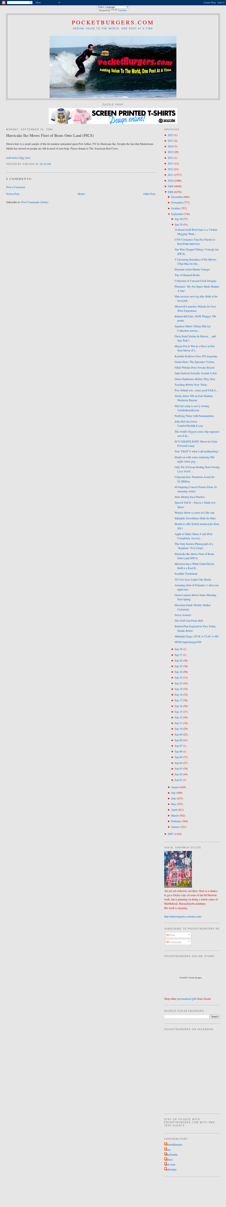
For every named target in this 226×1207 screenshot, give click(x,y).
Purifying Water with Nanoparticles (194, 416)
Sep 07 (178, 746)
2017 (170, 141)
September (177, 214)
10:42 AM (45, 164)
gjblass (169, 1159)
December (177, 197)
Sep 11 (178, 723)
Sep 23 (178, 677)
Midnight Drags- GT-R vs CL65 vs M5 (197, 636)
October (175, 208)
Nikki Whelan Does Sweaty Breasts (195, 367)
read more (11, 158)
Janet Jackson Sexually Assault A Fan (196, 373)
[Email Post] (52, 164)
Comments (175, 942)
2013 (170, 163)
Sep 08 (178, 740)
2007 (170, 834)
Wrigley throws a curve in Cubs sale (195, 513)
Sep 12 (178, 717)
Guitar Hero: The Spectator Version (194, 362)
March (174, 815)
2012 (170, 169)
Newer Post (12, 194)
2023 (170, 135)
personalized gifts (187, 999)
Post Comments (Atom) (34, 202)
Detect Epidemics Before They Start (195, 379)
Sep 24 (178, 672)
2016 (170, 146)
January (175, 827)
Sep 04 (178, 763)
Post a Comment (15, 187)
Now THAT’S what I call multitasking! (197, 451)
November (177, 202)
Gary (168, 1150)
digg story (25, 158)
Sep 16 (178, 706)
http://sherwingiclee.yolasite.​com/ (182, 916)
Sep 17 (178, 700)
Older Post (149, 194)
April (174, 810)
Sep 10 (178, 729)
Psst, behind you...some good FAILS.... (197, 390)
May (173, 804)
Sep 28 (178, 649)
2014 (170, 158)
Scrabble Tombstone (186, 574)
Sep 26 (178, 660)
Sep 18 (178, 695)
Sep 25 (178, 666)
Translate (122, 10)
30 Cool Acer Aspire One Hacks (193, 579)
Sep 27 (178, 655)
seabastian (170, 1169)
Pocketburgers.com (113, 22)
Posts (172, 935)
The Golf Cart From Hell (189, 621)
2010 (170, 181)
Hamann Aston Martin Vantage (192, 269)
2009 (170, 186)
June (173, 798)
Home (81, 194)
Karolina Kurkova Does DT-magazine (196, 356)
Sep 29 (178, 224)
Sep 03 (178, 768)
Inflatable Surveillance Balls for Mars (195, 518)
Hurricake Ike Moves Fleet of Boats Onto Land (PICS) (50, 135)
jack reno (170, 1164)
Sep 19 (178, 689)
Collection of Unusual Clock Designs (195, 281)
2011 (170, 175)
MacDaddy (171, 1155)
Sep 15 (178, 712)
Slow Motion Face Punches (190, 497)
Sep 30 (178, 219)
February (176, 821)
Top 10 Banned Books (187, 275)
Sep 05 (178, 757)
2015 (170, 152)
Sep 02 (178, 774)
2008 (170, 192)
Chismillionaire (173, 1144)
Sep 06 (178, 751)
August (175, 787)
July (173, 793)
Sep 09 (178, 734)
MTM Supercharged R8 (188, 642)
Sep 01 (178, 780)
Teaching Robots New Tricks (191, 385)
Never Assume (183, 615)
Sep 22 (178, 683)
